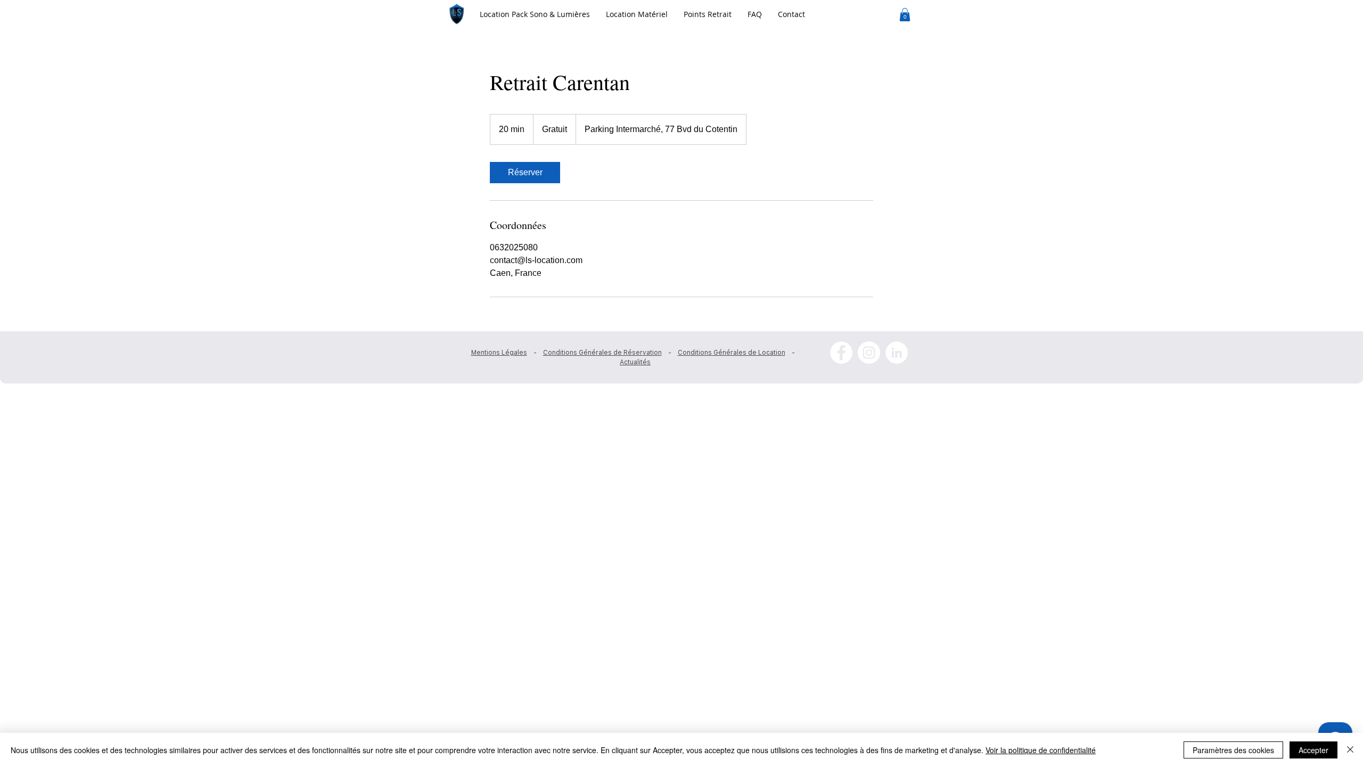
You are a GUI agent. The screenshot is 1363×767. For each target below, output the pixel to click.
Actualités (635, 362)
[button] (637, 14)
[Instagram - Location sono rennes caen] (869, 352)
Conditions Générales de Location (731, 352)
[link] (525, 172)
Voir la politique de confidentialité (1041, 750)
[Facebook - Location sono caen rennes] (841, 352)
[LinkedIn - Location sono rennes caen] (896, 352)
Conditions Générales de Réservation (602, 352)
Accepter (1313, 750)
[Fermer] (1350, 749)
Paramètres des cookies (1233, 750)
